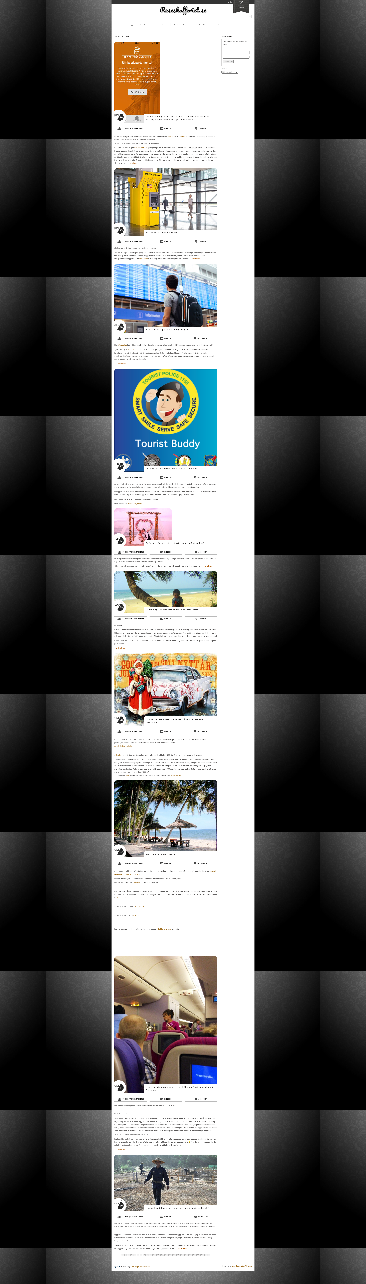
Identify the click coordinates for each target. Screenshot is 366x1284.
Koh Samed (121, 898)
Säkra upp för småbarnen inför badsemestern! (172, 609)
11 (158, 1255)
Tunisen (182, 137)
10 (154, 1255)
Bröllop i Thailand (203, 25)
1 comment (202, 128)
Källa (141, 504)
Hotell (142, 25)
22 (202, 1255)
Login (230, 2)
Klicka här (137, 882)
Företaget (221, 25)
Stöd (127, 776)
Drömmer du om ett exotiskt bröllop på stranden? (175, 543)
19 (190, 1255)
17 (182, 1255)
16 (178, 1255)
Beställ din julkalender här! (124, 746)
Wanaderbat (122, 345)
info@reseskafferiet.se (134, 128)
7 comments (203, 1217)
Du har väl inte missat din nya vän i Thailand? (172, 468)
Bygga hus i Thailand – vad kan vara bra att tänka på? (177, 1208)
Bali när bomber (141, 148)
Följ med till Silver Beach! (160, 854)
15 (174, 1255)
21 (198, 1255)
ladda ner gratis (164, 929)
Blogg (131, 25)
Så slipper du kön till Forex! (162, 232)
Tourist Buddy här (133, 504)
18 (186, 1255)
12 (162, 1255)
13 (166, 1255)
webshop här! (176, 776)
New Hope (119, 755)
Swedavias (143, 259)
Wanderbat (132, 350)
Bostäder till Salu (160, 25)
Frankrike (171, 137)
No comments (202, 338)
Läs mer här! (139, 907)
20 (194, 1255)
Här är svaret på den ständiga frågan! (167, 329)
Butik (234, 25)
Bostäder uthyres (181, 25)
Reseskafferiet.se (183, 9)
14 (170, 1255)
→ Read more (133, 163)
